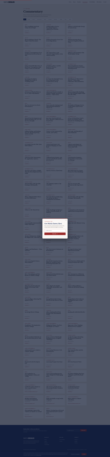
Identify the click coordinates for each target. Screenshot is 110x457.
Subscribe (54, 233)
